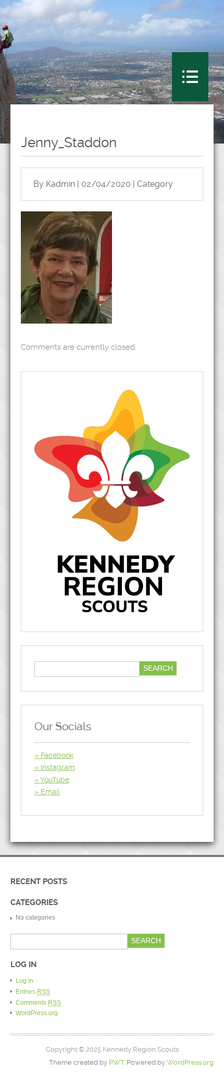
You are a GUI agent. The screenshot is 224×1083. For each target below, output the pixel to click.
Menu (190, 76)
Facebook (57, 755)
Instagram (58, 767)
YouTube (54, 780)
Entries (33, 991)
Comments (38, 1002)
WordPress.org (37, 1013)
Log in (24, 980)
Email (50, 792)
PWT (116, 1062)
